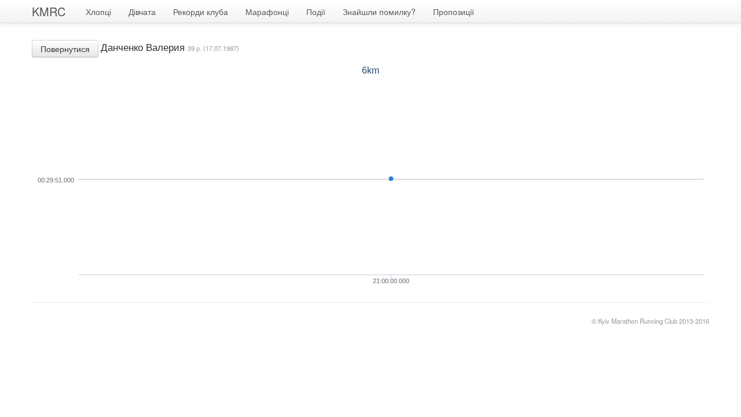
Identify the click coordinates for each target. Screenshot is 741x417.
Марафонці (267, 11)
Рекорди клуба (200, 11)
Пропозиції (453, 11)
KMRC (48, 11)
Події (315, 11)
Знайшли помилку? (379, 11)
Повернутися (65, 48)
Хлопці (98, 11)
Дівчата (142, 11)
